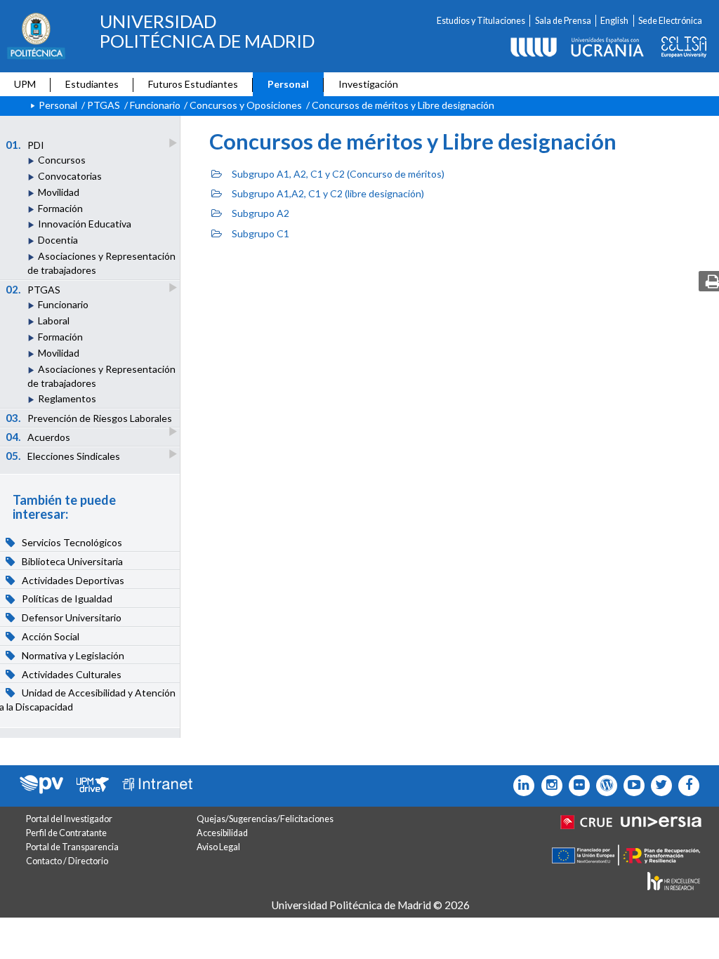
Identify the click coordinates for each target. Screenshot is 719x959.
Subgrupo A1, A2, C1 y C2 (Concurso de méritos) (338, 174)
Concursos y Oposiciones (246, 105)
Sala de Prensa (563, 20)
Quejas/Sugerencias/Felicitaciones (265, 819)
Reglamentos (67, 398)
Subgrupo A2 (260, 213)
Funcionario (155, 105)
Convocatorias (70, 176)
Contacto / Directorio (67, 861)
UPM (25, 84)
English (614, 20)
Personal (288, 84)
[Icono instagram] (548, 785)
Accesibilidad (222, 833)
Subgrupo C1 (260, 233)
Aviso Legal (218, 847)
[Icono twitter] (576, 785)
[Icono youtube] (631, 785)
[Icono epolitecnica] (603, 785)
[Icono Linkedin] (520, 785)
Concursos (62, 160)
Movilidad (58, 192)
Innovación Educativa (84, 224)
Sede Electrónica (670, 20)
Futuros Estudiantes (193, 84)
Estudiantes (92, 84)
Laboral (54, 320)
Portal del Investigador (69, 819)
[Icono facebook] (685, 785)
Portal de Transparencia (72, 847)
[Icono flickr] (658, 785)
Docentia (58, 240)
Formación (60, 208)
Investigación (368, 84)
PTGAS (103, 105)
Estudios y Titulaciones (481, 20)
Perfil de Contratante (66, 833)
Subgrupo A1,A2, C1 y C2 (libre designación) (328, 193)
